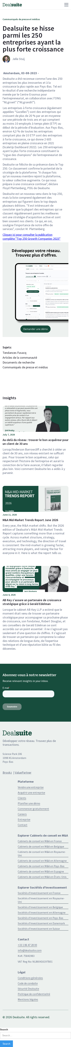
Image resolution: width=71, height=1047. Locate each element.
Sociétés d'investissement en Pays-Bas (40, 918)
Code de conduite (28, 983)
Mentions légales (28, 999)
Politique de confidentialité (34, 994)
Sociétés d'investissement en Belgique (40, 907)
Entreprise (24, 819)
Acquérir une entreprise (31, 792)
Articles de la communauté (20, 357)
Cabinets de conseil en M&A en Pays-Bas (41, 866)
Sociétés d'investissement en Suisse (39, 928)
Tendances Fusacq (14, 352)
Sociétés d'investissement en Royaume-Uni (41, 900)
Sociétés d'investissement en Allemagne (41, 912)
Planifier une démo (29, 803)
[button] (45, 5)
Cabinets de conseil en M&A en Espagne (41, 871)
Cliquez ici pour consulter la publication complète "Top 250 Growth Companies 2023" (31, 237)
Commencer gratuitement (33, 808)
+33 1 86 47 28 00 (27, 945)
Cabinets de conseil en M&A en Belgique (41, 846)
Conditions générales (30, 978)
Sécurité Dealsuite (28, 988)
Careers (22, 814)
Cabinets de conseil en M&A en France (40, 841)
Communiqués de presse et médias (25, 367)
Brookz (7, 773)
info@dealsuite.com (30, 950)
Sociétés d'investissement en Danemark (41, 923)
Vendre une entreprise (31, 787)
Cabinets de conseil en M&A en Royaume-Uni (42, 853)
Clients (22, 798)
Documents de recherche (19, 362)
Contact (22, 825)
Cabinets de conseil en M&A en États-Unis (42, 877)
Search (4, 1029)
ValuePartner (23, 773)
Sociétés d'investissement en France (39, 893)
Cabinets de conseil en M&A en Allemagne (42, 860)
